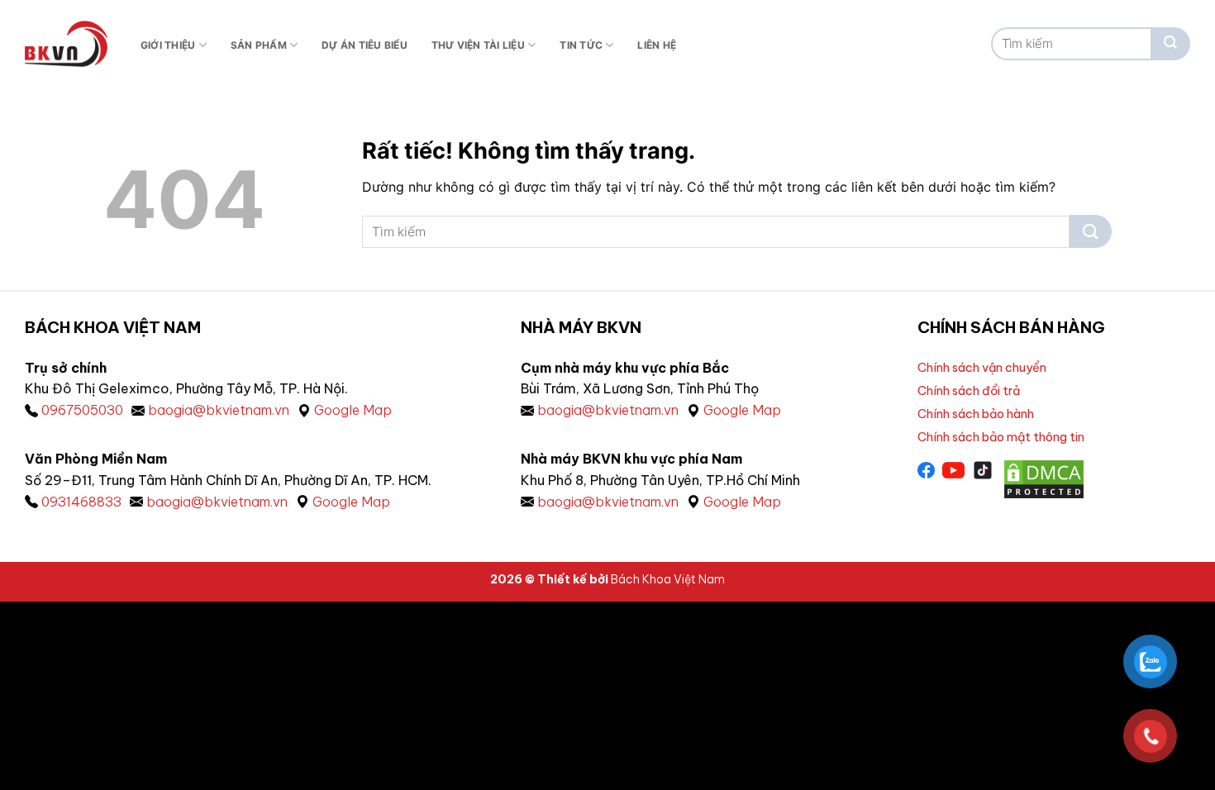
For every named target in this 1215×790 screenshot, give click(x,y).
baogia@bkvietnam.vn (218, 410)
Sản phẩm (259, 45)
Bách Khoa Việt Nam (668, 579)
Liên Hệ (656, 45)
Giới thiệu (168, 45)
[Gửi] (1170, 43)
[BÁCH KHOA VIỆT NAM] (66, 43)
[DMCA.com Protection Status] (1044, 478)
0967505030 (82, 410)
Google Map (353, 410)
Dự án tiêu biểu (364, 45)
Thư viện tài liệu (478, 45)
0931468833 (81, 501)
